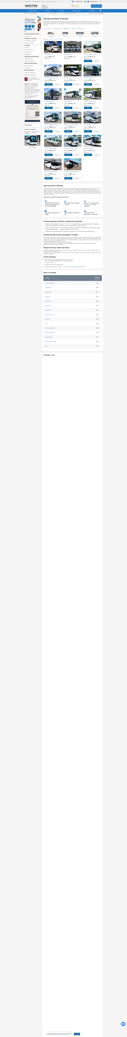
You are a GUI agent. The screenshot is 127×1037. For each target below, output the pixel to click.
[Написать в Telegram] (86, 1)
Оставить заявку (96, 6)
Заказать (88, 60)
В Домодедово (27, 54)
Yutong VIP (47, 319)
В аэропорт (26, 47)
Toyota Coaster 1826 (50, 328)
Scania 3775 (48, 305)
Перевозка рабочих (28, 58)
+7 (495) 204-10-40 (78, 1)
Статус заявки (86, 6)
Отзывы (48, 1)
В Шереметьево (27, 52)
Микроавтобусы (33, 10)
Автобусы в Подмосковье (29, 72)
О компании (27, 1)
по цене (50, 39)
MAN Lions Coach (49, 314)
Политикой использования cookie (63, 1034)
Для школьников (76, 10)
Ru (100, 1)
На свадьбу (92, 10)
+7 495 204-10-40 (66, 266)
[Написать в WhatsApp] (85, 1)
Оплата (43, 1)
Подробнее (96, 61)
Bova (46, 346)
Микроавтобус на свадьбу (30, 40)
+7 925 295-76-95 (93, 1)
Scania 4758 (48, 310)
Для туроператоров (28, 65)
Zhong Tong (48, 296)
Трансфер (27, 45)
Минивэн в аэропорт (28, 49)
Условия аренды (36, 1)
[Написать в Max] (88, 1)
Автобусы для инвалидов (29, 74)
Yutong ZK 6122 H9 (49, 283)
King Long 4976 (48, 337)
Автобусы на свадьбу (30, 38)
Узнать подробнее (32, 147)
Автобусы (47, 10)
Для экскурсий (27, 67)
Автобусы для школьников (31, 33)
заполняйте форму (76, 266)
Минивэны (61, 10)
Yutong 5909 (48, 287)
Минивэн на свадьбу (28, 43)
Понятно (77, 1033)
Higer (46, 323)
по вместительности (58, 39)
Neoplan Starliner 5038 (50, 341)
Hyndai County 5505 (50, 332)
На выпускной (27, 36)
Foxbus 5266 (48, 292)
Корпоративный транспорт (31, 56)
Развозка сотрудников (29, 61)
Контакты (53, 1)
